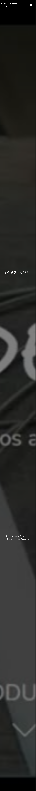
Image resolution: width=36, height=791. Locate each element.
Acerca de (13, 3)
